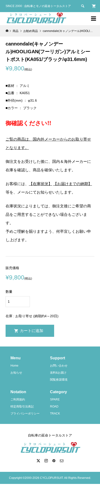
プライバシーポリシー (25, 413)
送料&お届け (58, 372)
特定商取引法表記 (22, 406)
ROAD (54, 406)
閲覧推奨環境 (58, 379)
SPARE (55, 399)
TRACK (55, 413)
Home (14, 365)
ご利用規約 (17, 399)
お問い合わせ (58, 365)
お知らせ (16, 372)
